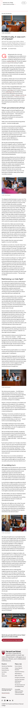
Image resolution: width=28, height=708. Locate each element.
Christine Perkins (13, 48)
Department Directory (19, 671)
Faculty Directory (5, 670)
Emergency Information (20, 677)
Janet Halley (10, 90)
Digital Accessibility (19, 691)
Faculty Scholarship (7, 13)
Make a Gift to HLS (19, 675)
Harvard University (6, 693)
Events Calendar (18, 666)
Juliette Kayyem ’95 (9, 91)
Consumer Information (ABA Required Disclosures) (19, 681)
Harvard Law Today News (7, 666)
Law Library (4, 672)
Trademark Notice (18, 692)
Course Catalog (5, 668)
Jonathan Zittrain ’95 (11, 61)
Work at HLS (4, 676)
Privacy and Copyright (19, 694)
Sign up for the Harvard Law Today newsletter (12, 640)
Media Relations (18, 673)
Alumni (3, 674)
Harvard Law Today (8, 2)
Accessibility (17, 689)
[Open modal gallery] (14, 185)
